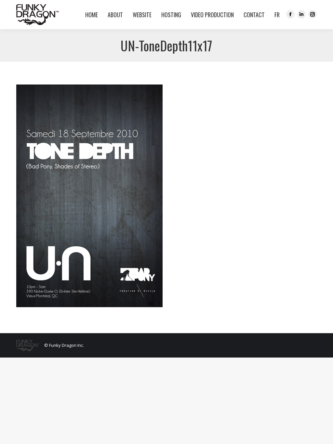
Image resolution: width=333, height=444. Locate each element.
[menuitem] (275, 14)
